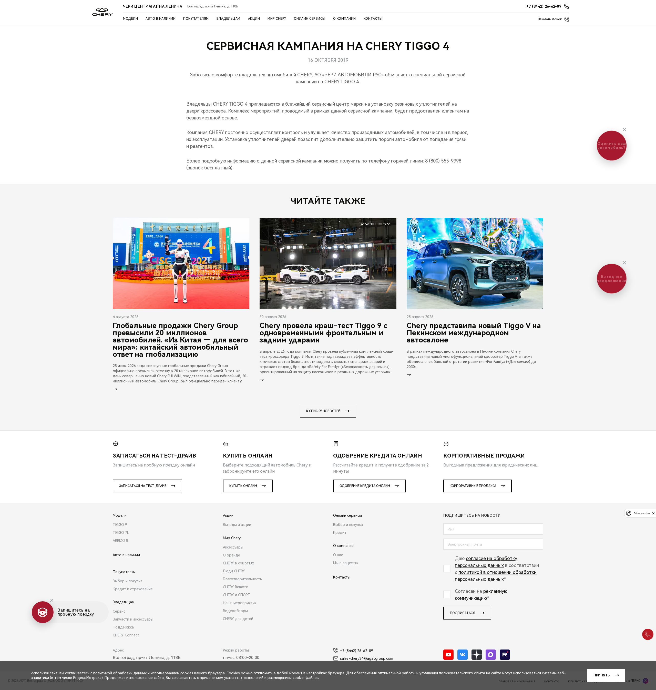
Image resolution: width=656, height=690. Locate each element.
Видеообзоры (235, 611)
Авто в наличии (161, 19)
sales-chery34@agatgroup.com (366, 658)
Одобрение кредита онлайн (365, 486)
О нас (338, 555)
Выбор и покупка (127, 581)
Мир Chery (277, 19)
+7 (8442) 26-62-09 (356, 651)
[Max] (491, 655)
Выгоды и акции (237, 525)
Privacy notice (642, 513)
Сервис (119, 611)
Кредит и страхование (133, 589)
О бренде (231, 555)
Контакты (373, 19)
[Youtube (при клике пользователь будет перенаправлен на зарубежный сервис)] (448, 655)
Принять (601, 675)
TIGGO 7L (121, 533)
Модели (130, 19)
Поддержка (123, 627)
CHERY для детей (238, 619)
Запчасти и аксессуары (133, 619)
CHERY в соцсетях (238, 563)
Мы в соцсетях (345, 563)
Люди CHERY (234, 571)
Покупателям (196, 19)
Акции (254, 19)
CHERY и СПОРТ (236, 595)
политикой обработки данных (120, 673)
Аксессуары (233, 547)
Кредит (339, 533)
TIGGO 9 (120, 525)
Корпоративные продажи (473, 486)
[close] (653, 513)
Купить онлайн (243, 486)
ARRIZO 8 (120, 541)
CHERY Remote (235, 587)
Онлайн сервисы (309, 19)
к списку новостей (323, 411)
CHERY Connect (126, 635)
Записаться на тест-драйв (143, 486)
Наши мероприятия (240, 603)
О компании (344, 19)
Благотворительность (242, 579)
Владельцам (228, 19)
